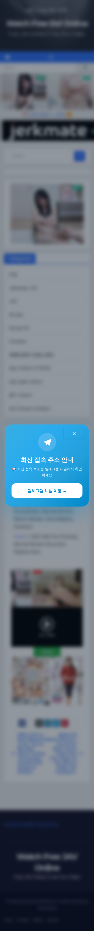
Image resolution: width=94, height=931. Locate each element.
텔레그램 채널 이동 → (47, 490)
